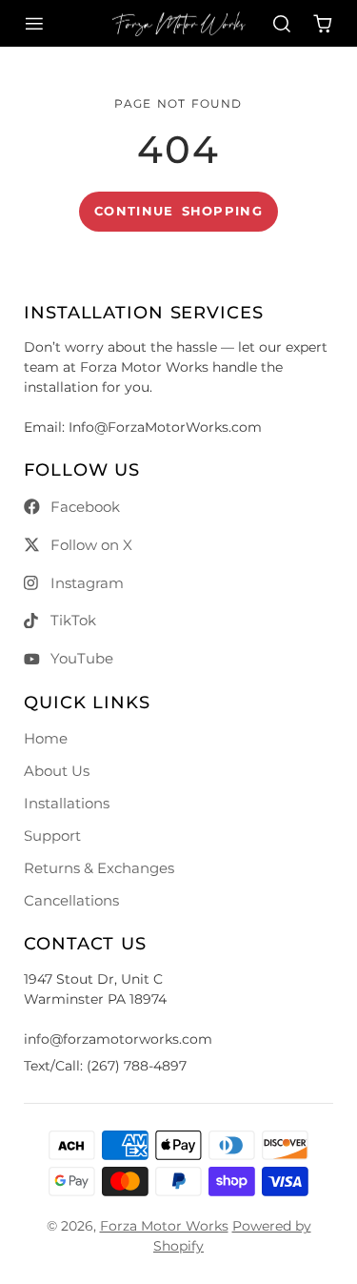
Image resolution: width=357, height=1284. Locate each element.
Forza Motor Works (164, 1225)
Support (52, 835)
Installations (66, 803)
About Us (56, 771)
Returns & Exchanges (99, 868)
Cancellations (71, 900)
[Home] (178, 23)
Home (46, 738)
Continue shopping (178, 211)
